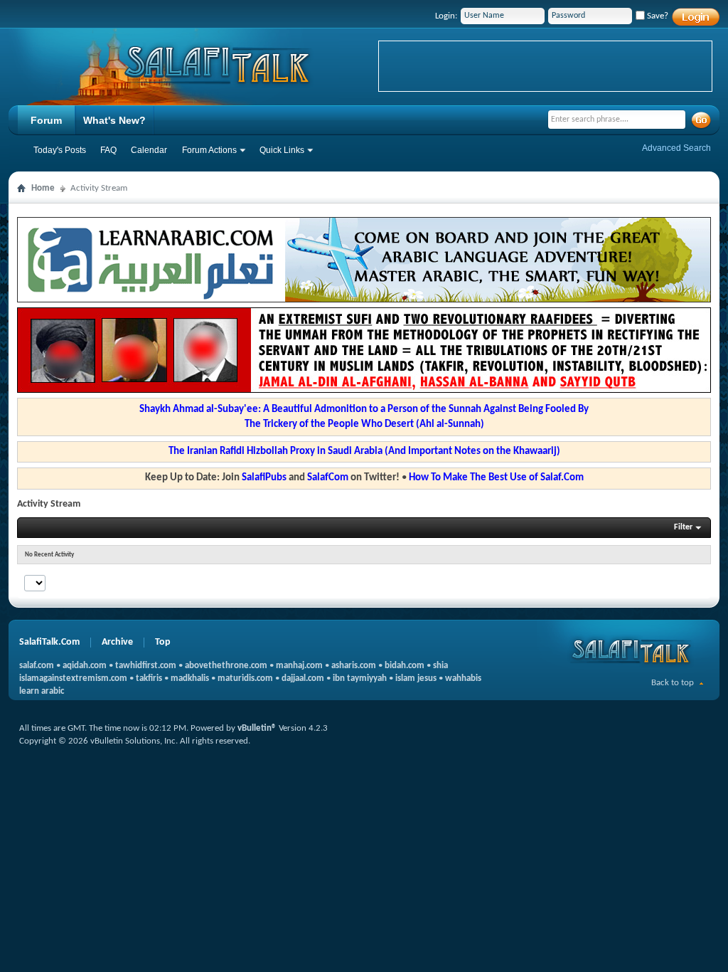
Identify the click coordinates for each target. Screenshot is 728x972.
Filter (683, 527)
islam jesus (416, 678)
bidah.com (404, 665)
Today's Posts (59, 150)
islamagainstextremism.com (73, 678)
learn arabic (41, 691)
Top (163, 642)
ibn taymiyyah (360, 678)
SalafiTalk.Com (49, 642)
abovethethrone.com (226, 665)
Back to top (672, 682)
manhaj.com (299, 665)
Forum (46, 120)
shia (440, 665)
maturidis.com (245, 678)
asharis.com (353, 665)
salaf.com (36, 665)
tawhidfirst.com (145, 665)
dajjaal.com (303, 678)
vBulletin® (257, 728)
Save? (656, 16)
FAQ (108, 150)
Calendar (149, 150)
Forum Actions (209, 150)
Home (43, 188)
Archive (117, 642)
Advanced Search (676, 148)
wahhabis (463, 678)
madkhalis (190, 678)
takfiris (149, 678)
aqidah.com (85, 665)
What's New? (114, 120)
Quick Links (281, 150)
